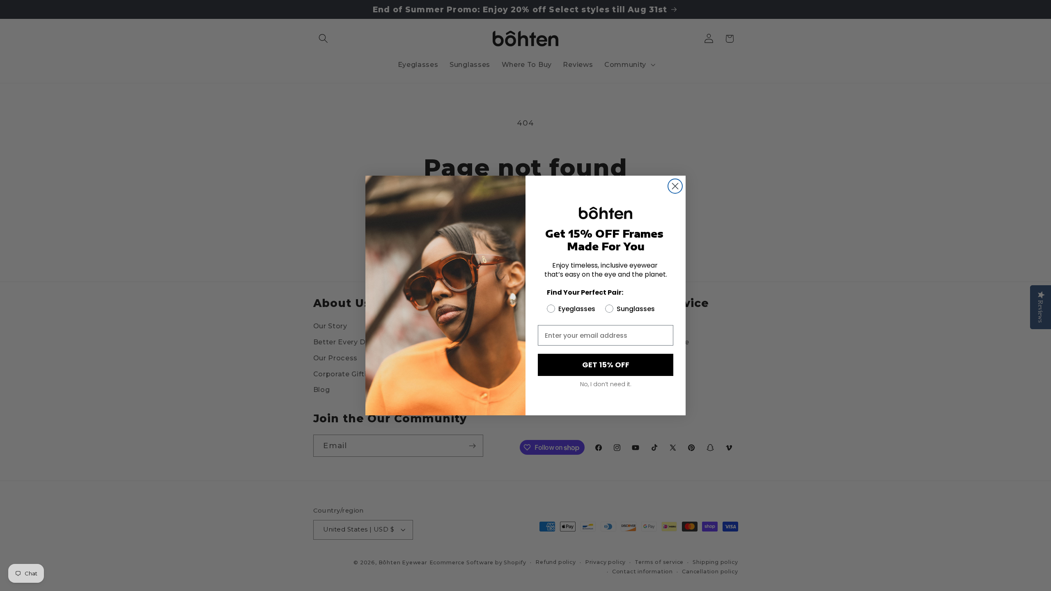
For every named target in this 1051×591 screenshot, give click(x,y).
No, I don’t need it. (605, 384)
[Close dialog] (675, 186)
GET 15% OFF (605, 365)
